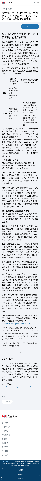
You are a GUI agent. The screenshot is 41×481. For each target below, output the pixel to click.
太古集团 (5, 455)
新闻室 (4, 439)
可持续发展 (6, 435)
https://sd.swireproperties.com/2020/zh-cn (17, 324)
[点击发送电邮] (28, 27)
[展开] (38, 2)
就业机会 (5, 443)
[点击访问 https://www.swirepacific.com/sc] (6, 3)
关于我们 (5, 423)
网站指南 (5, 451)
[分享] (32, 27)
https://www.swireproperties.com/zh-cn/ (16, 387)
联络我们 (5, 447)
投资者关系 (6, 427)
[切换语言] (34, 2)
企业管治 (5, 431)
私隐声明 (13, 465)
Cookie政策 (34, 463)
